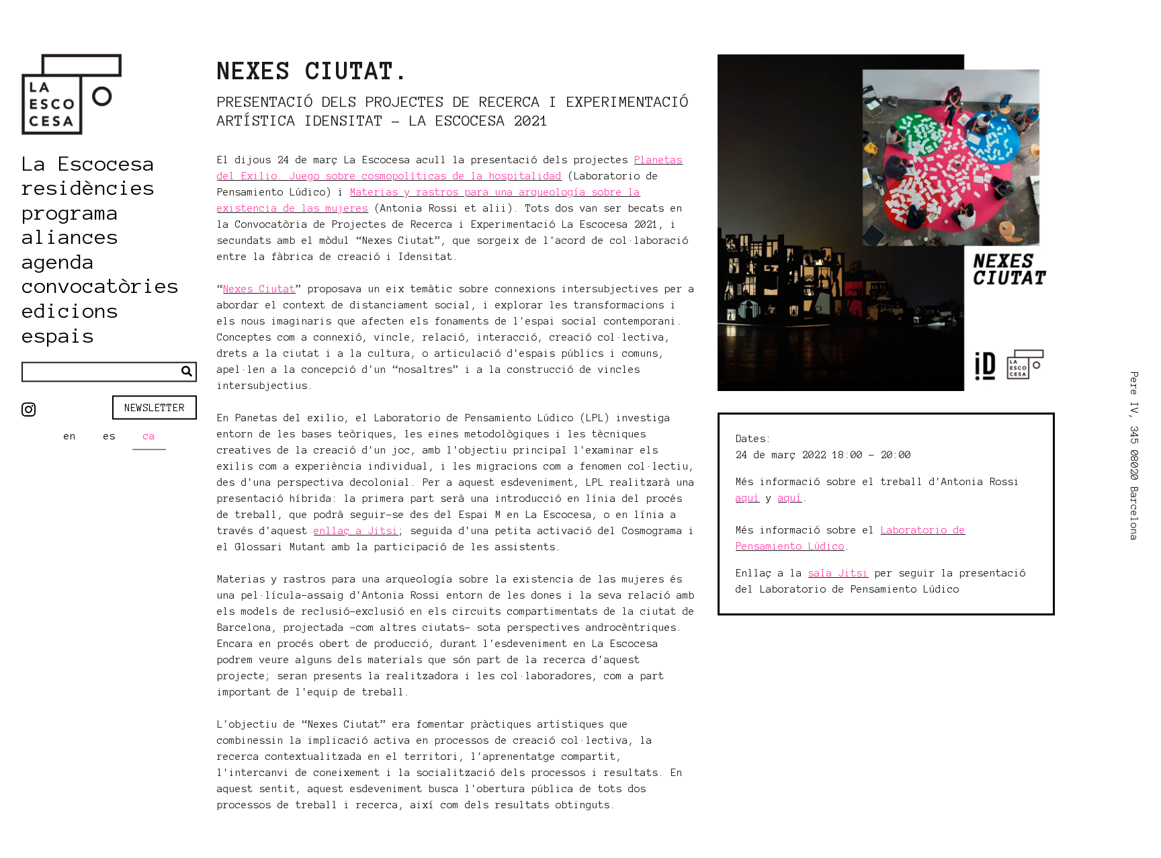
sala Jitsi (838, 573)
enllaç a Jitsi (356, 530)
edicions (70, 311)
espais (58, 335)
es (109, 436)
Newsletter (154, 407)
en (70, 436)
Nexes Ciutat (259, 289)
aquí (748, 497)
